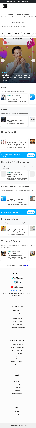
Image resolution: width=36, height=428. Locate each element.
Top (3, 33)
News (9, 33)
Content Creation (17, 321)
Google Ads (17, 390)
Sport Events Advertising (17, 358)
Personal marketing (17, 330)
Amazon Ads (17, 399)
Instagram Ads (17, 384)
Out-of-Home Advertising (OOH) (17, 361)
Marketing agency (12, 1)
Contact (25, 425)
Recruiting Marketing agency (17, 327)
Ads (20, 1)
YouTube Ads (17, 387)
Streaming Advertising (17, 356)
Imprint (22, 425)
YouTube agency (17, 318)
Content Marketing (17, 324)
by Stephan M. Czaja (19, 22)
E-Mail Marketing (17, 350)
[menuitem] (12, 1)
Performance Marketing (17, 347)
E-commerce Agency (17, 344)
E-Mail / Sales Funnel (17, 353)
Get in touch (31, 155)
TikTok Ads (17, 381)
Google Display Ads (17, 393)
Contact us (25, 1)
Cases (17, 33)
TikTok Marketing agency (17, 313)
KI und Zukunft (27, 33)
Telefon (17, 414)
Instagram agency (17, 316)
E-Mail (17, 411)
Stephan (26, 265)
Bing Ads (17, 396)
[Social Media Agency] (10, 6)
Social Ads (17, 379)
